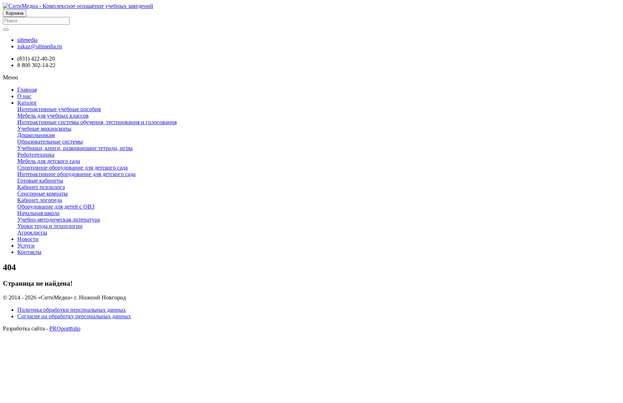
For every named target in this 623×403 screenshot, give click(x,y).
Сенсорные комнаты (42, 193)
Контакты (29, 252)
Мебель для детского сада (48, 161)
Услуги (26, 245)
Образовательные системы (50, 142)
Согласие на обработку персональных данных (74, 316)
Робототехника (35, 155)
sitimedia (27, 40)
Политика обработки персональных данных (71, 310)
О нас (24, 96)
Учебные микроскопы (44, 129)
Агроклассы (32, 232)
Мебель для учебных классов (53, 116)
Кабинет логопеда (39, 200)
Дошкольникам (36, 135)
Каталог (27, 103)
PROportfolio (64, 328)
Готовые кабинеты (40, 181)
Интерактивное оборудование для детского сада (76, 174)
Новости (28, 239)
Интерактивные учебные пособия (59, 109)
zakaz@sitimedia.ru (39, 46)
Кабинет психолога (41, 187)
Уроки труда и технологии (50, 226)
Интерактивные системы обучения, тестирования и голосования (97, 122)
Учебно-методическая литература (58, 219)
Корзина (14, 13)
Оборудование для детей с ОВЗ (55, 206)
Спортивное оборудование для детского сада (72, 168)
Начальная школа (38, 213)
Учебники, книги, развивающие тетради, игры (75, 148)
